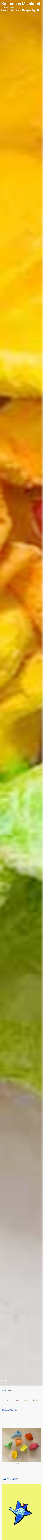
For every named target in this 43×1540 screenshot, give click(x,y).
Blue (7, 1400)
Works (14, 10)
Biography (28, 10)
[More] (38, 10)
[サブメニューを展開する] (20, 10)
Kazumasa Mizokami (20, 3)
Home (5, 10)
